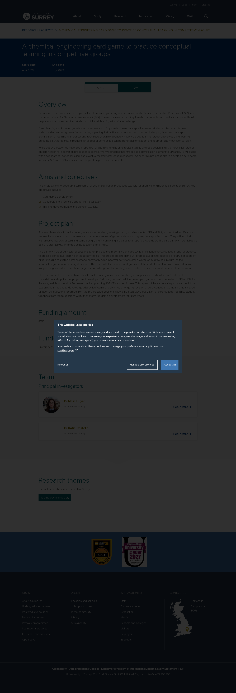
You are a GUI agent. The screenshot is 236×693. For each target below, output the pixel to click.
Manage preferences (142, 364)
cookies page (66, 350)
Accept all (170, 364)
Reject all (63, 364)
